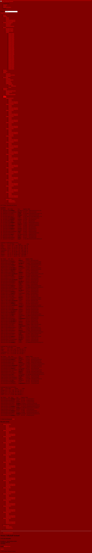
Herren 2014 (11, 62)
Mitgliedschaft (9, 92)
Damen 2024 (11, 39)
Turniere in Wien (9, 31)
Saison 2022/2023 (10, 122)
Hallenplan (8, 76)
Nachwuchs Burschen (10, 20)
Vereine (4, 70)
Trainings (5, 71)
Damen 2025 (11, 37)
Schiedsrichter (9, 83)
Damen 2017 (11, 56)
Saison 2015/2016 (10, 167)
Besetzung (11, 84)
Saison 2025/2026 (10, 104)
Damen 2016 (11, 59)
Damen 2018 (11, 54)
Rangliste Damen (9, 29)
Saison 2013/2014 (10, 179)
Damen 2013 (11, 66)
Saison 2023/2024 (10, 116)
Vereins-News (12, 200)
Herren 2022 (11, 43)
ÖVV (13, 419)
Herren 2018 (11, 53)
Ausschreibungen (9, 79)
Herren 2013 (11, 65)
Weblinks (5, 88)
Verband (5, 89)
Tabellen (5, 16)
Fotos (4, 95)
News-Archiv (9, 199)
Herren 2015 (11, 60)
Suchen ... (3, 11)
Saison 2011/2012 (10, 192)
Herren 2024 (11, 38)
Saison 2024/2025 (10, 110)
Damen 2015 (11, 61)
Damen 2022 (11, 44)
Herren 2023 (11, 40)
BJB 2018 (11, 160)
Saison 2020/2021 (10, 136)
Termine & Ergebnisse (8, 22)
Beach (4, 27)
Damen (7, 18)
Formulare (8, 78)
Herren (7, 17)
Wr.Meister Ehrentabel (10, 94)
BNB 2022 (11, 134)
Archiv (7, 32)
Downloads (5, 77)
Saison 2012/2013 (10, 186)
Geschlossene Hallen (10, 75)
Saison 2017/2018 (10, 154)
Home (4, 15)
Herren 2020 (11, 48)
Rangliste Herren (9, 28)
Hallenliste (8, 73)
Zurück (2, 549)
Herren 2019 (11, 50)
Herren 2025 (11, 36)
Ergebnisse (8, 25)
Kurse (10, 87)
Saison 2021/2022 (10, 128)
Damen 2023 (11, 42)
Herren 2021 (11, 45)
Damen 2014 (11, 64)
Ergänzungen (9, 82)
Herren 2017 (11, 55)
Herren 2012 (11, 67)
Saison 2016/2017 (10, 161)
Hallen (4, 72)
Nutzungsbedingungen (8, 532)
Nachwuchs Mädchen (10, 21)
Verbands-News (12, 201)
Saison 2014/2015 (10, 173)
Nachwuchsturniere (10, 26)
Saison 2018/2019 (10, 148)
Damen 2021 (11, 46)
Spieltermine (8, 23)
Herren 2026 (11, 33)
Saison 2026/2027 (10, 98)
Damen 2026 (11, 34)
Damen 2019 (11, 51)
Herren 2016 (11, 57)
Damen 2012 (11, 68)
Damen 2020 (11, 49)
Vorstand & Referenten (11, 90)
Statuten (7, 93)
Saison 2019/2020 (10, 142)
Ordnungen (8, 81)
